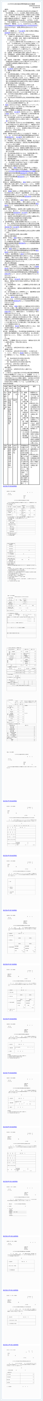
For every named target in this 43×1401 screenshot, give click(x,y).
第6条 (10, 191)
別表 (7, 113)
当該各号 (7, 33)
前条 (15, 167)
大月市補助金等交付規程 (20, 25)
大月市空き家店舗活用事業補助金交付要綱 (22, 171)
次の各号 (22, 31)
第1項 (17, 326)
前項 (6, 105)
